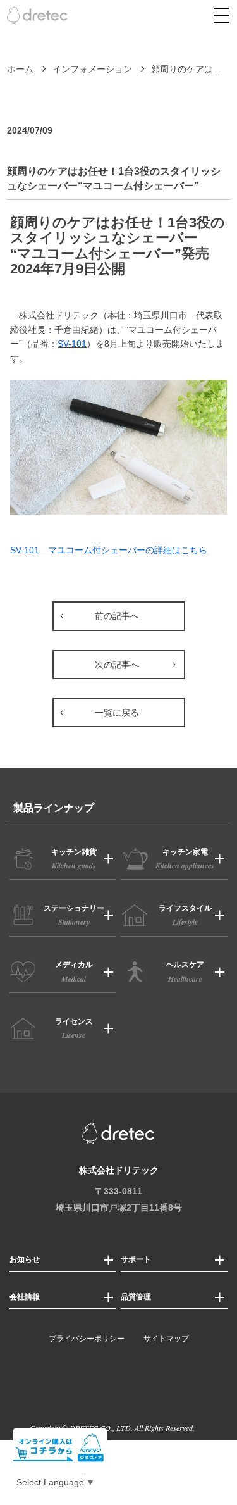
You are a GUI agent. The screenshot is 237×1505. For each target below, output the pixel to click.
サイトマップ (166, 1338)
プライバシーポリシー (87, 1338)
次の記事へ (117, 664)
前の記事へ (117, 616)
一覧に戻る (117, 713)
